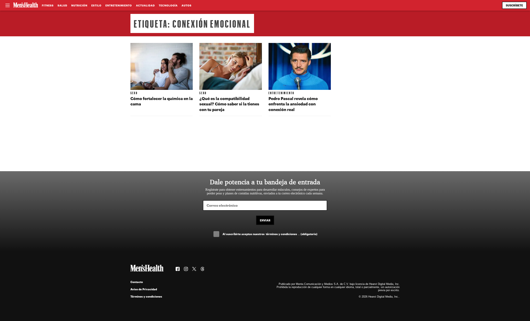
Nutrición (79, 5)
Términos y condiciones (146, 296)
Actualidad (145, 5)
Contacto (136, 281)
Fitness (48, 5)
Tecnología (168, 5)
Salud (62, 5)
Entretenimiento (118, 5)
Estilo (96, 5)
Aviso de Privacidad (143, 289)
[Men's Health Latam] (25, 5)
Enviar (265, 220)
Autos (187, 5)
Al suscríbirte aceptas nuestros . (270, 234)
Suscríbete (514, 5)
